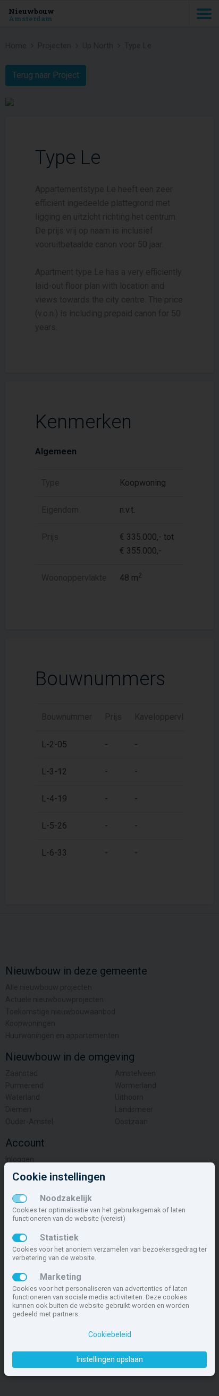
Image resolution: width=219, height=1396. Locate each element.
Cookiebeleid (109, 1334)
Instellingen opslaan (110, 1359)
